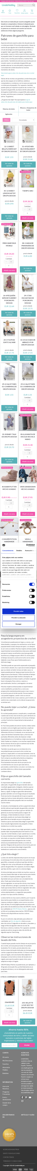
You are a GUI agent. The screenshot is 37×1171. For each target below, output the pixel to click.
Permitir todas (18, 611)
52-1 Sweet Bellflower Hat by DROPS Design (9, 148)
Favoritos (17, 13)
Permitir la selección (19, 618)
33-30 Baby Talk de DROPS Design (9, 435)
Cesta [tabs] (32, 13)
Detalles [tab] (19, 550)
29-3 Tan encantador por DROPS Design (28, 299)
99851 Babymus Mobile (9, 244)
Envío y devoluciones (7, 1098)
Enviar (27, 1045)
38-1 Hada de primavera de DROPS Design (27, 245)
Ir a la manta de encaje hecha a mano (27, 436)
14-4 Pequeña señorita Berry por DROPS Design (9, 299)
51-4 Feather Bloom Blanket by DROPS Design (27, 148)
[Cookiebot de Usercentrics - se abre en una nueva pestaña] (26, 545)
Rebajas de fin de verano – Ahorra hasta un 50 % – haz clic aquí (17, 1)
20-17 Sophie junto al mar (9, 341)
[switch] (32, 590)
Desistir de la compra (7, 1104)
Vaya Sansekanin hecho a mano (28, 488)
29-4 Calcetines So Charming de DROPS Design (27, 386)
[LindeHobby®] (8, 5)
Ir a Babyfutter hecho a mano (9, 488)
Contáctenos (8, 1157)
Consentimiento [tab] (7, 550)
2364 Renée (9, 1002)
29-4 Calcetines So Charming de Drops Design (9, 386)
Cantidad (27, 206)
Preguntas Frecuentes (6, 1093)
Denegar (18, 624)
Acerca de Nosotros (6, 1087)
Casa (9, 13)
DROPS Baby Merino (19, 909)
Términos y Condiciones (12, 1161)
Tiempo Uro (27, 191)
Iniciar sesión (24, 13)
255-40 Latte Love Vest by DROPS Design (27, 1005)
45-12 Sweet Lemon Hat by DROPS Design (9, 193)
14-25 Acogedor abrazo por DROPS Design (27, 342)
